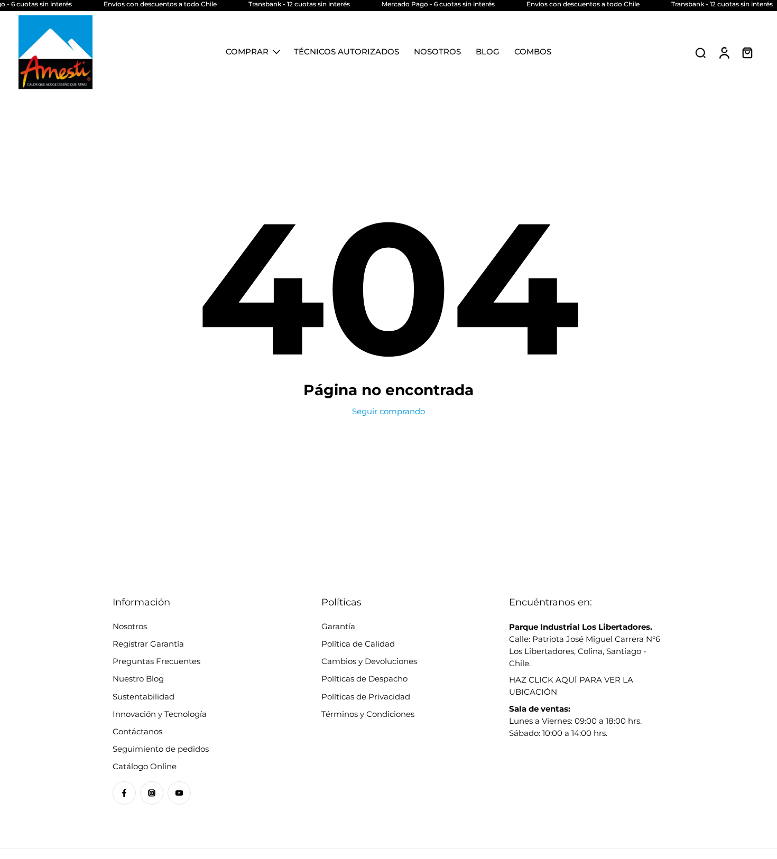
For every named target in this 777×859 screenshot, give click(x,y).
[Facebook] (124, 793)
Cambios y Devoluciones (369, 661)
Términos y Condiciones (367, 714)
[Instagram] (151, 793)
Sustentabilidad (143, 697)
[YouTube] (179, 793)
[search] (700, 52)
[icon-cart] (746, 52)
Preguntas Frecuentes (156, 661)
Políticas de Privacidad (365, 697)
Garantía (338, 626)
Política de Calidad (358, 644)
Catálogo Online (145, 766)
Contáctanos (137, 731)
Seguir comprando (388, 411)
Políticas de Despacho (364, 679)
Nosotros (130, 626)
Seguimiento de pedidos (161, 749)
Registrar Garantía (148, 644)
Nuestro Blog (138, 679)
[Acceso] (723, 52)
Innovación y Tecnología (160, 714)
